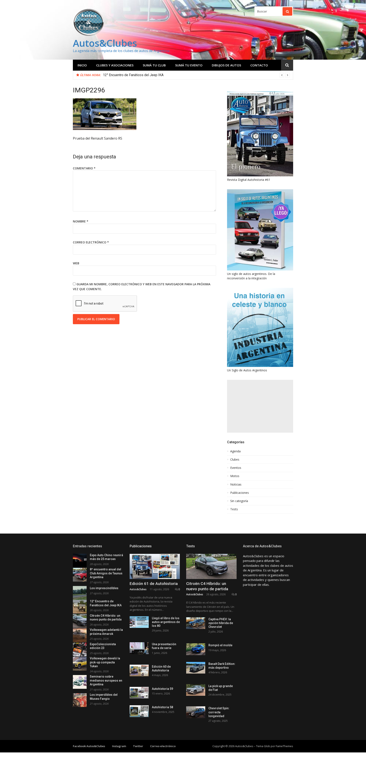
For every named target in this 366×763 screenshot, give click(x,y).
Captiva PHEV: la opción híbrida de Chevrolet (220, 623)
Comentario (84, 168)
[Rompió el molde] (195, 649)
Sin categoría (239, 501)
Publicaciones (239, 493)
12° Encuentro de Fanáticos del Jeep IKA (133, 75)
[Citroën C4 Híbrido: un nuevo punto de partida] (211, 566)
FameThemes (284, 746)
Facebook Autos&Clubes (89, 746)
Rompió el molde (220, 645)
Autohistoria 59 (162, 688)
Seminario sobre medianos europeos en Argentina (106, 680)
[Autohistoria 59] (139, 693)
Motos (234, 476)
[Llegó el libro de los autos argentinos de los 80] (139, 622)
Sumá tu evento (188, 65)
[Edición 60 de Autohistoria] (139, 670)
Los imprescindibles (104, 588)
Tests (234, 509)
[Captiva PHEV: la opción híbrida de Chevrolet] (195, 623)
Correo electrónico (91, 242)
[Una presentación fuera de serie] (139, 648)
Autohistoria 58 (162, 707)
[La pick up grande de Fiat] (195, 690)
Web (76, 263)
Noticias (235, 484)
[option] (196, 75)
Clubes (234, 459)
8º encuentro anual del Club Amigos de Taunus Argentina (106, 573)
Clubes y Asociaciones (114, 65)
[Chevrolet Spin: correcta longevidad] (195, 712)
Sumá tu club (154, 65)
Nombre (80, 221)
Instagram (119, 746)
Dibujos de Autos (226, 65)
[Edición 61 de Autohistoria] (155, 566)
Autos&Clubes (105, 43)
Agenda (235, 451)
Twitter (138, 746)
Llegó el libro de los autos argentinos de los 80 (166, 621)
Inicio (82, 65)
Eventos (235, 468)
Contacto (259, 65)
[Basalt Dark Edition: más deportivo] (195, 668)
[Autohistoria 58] (139, 711)
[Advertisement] (260, 406)
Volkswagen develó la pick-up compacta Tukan (105, 662)
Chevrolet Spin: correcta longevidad (218, 712)
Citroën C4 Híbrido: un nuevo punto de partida (207, 586)
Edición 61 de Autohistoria (154, 583)
